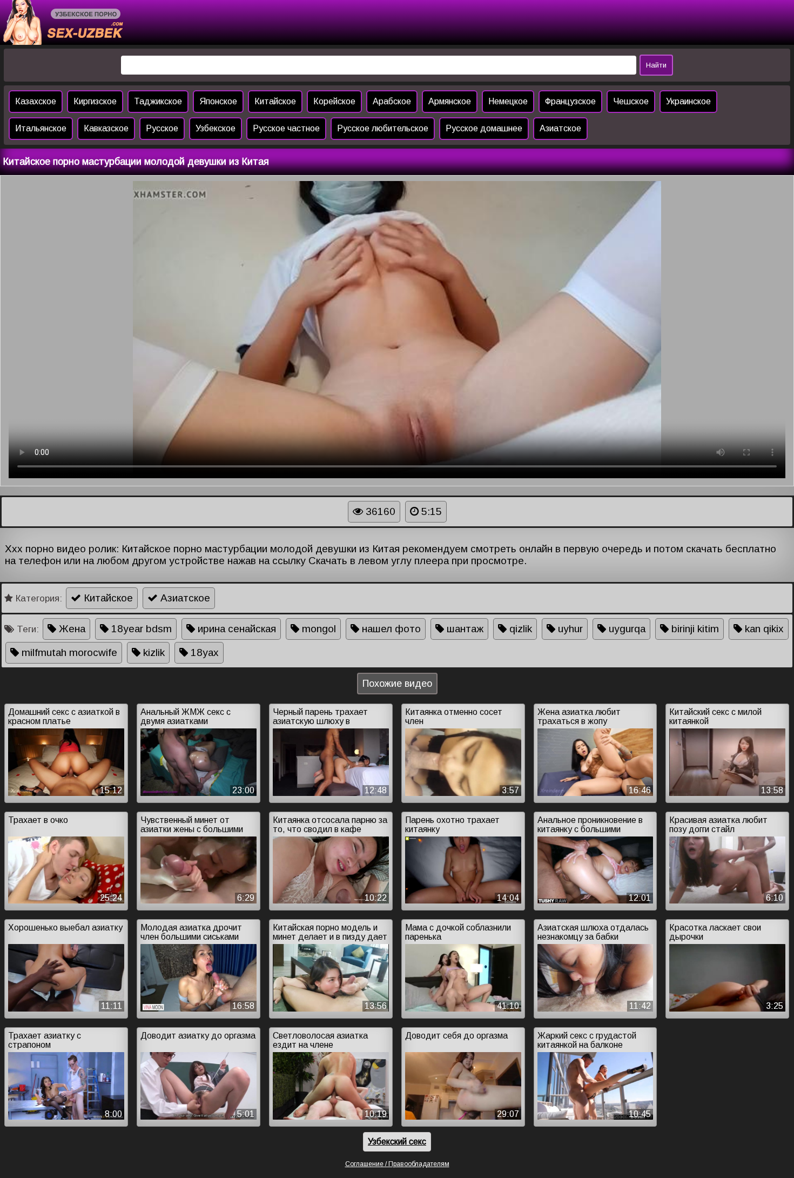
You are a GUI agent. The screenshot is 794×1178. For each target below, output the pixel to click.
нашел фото (390, 628)
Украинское (688, 101)
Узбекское (215, 128)
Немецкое (508, 101)
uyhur (569, 628)
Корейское (334, 101)
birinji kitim (694, 628)
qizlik (519, 628)
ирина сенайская (235, 628)
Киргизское (95, 101)
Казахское (35, 101)
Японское (218, 101)
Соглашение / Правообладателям (397, 1164)
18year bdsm (140, 628)
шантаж (463, 628)
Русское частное (286, 128)
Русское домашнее (484, 128)
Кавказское (106, 128)
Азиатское (560, 128)
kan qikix (763, 628)
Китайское (275, 101)
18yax (203, 652)
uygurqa (625, 628)
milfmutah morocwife (68, 652)
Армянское (449, 101)
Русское (162, 128)
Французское (570, 101)
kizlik (152, 652)
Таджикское (158, 101)
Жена (70, 628)
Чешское (631, 101)
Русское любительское (382, 128)
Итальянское (40, 128)
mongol (317, 628)
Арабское (392, 101)
